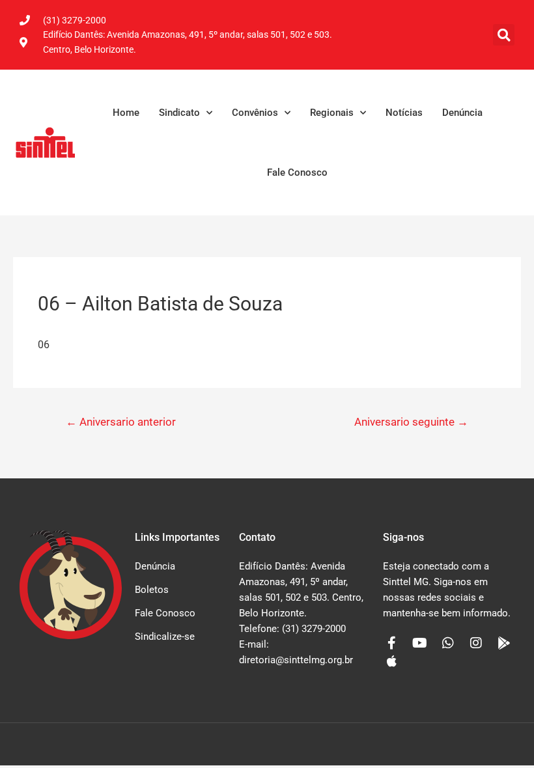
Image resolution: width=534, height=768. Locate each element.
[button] (503, 35)
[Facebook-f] (392, 643)
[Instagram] (476, 643)
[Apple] (392, 661)
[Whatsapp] (448, 643)
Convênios (255, 112)
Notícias (404, 112)
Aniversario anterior (121, 421)
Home (126, 112)
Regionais (332, 112)
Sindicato (179, 112)
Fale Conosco (297, 172)
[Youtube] (420, 643)
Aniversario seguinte (411, 421)
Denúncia (462, 112)
